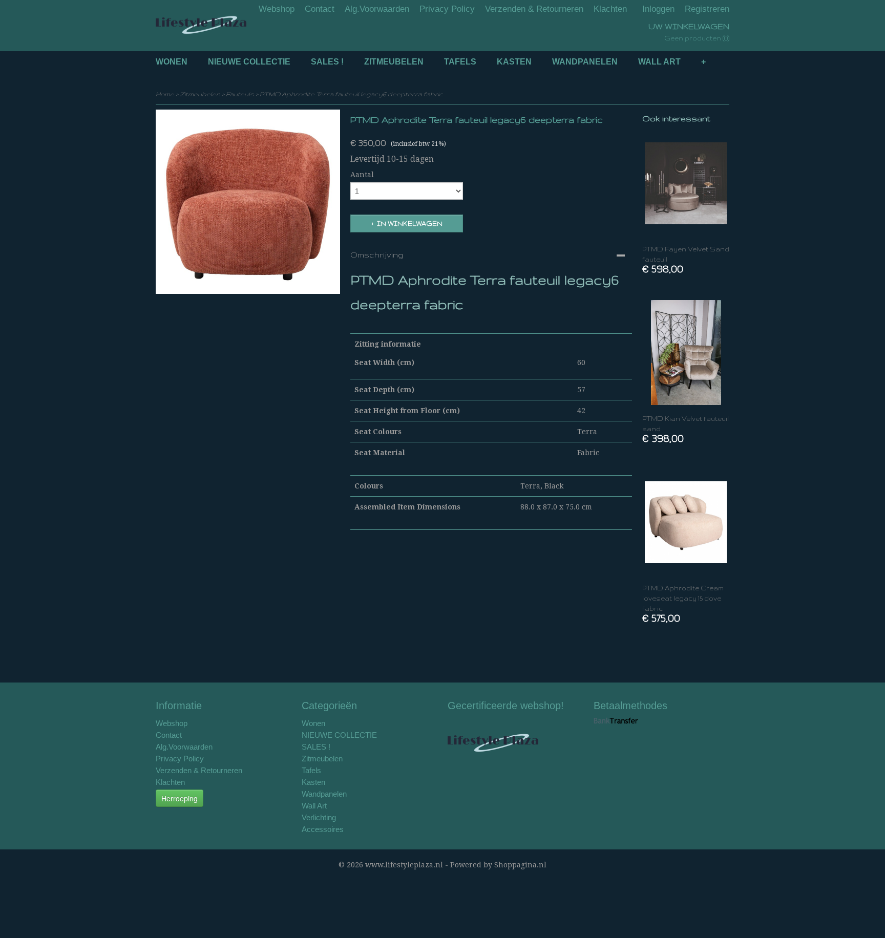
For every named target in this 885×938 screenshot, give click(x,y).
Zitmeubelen (394, 61)
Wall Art (659, 61)
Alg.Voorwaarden (377, 9)
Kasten (514, 61)
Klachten (610, 9)
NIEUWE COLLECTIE (249, 61)
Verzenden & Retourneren (534, 9)
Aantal (362, 174)
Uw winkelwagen (688, 26)
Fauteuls (240, 94)
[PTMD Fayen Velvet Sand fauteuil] (686, 183)
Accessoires (323, 829)
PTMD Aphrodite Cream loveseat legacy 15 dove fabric (683, 598)
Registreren (707, 9)
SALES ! (327, 61)
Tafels (460, 61)
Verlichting (319, 817)
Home (165, 94)
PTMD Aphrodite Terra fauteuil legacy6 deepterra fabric (351, 94)
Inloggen (658, 9)
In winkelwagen (409, 223)
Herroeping (179, 798)
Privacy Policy (447, 9)
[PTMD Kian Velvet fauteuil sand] (686, 352)
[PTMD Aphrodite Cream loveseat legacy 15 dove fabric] (686, 522)
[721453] (248, 202)
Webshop (276, 9)
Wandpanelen (585, 61)
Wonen (171, 61)
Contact (319, 9)
